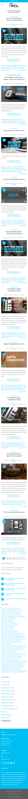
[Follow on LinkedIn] (11, 763)
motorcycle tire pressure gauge (8, 171)
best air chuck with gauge (7, 621)
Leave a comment (23, 70)
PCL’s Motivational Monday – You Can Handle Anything (15, 589)
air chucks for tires (6, 613)
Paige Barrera (20, 83)
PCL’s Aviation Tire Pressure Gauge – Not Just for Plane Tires (14, 78)
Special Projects (5, 714)
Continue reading (14, 60)
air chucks (6, 67)
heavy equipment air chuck (19, 638)
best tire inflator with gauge (8, 626)
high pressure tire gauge (6, 122)
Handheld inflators (19, 119)
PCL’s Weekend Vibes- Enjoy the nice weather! (14, 455)
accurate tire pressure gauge (12, 168)
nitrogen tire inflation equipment (9, 651)
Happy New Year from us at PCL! (14, 130)
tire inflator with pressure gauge (9, 671)
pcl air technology (17, 656)
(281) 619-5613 (5, 759)
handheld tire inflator (19, 636)
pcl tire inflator (5, 659)
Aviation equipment (11, 74)
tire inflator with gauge (15, 669)
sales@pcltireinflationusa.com (9, 734)
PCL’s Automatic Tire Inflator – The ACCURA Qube (14, 579)
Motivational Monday (15, 641)
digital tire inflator (5, 70)
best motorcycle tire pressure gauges (10, 623)
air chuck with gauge (15, 613)
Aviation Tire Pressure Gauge (18, 121)
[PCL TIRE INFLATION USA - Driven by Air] (14, 5)
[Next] (24, 558)
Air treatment (4, 685)
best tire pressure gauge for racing (16, 68)
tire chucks (13, 664)
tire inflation (18, 171)
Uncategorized (14, 16)
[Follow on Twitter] (8, 763)
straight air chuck (5, 664)
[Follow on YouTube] (14, 763)
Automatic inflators (6, 688)
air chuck (18, 608)
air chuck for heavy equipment (8, 611)
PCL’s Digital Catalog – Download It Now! (14, 290)
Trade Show (4, 717)
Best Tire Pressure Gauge (7, 628)
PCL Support (14, 794)
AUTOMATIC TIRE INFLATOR (8, 618)
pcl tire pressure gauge (15, 659)
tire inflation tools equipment (17, 666)
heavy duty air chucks (6, 638)
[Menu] (2, 5)
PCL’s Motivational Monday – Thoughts (15, 598)
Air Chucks (4, 682)
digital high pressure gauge (8, 633)
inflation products (22, 170)
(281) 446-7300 (5, 753)
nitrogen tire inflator (6, 654)
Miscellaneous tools (6, 696)
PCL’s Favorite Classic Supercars (14, 512)
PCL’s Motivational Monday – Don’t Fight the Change (14, 584)
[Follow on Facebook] (2, 763)
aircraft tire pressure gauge (8, 616)
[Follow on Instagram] (5, 763)
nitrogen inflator (18, 649)
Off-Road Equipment (6, 705)
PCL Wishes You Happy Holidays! (14, 179)
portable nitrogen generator (8, 661)
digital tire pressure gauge (7, 636)
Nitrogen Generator (21, 646)
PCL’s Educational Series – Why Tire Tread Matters (14, 19)
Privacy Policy (19, 793)
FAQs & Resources (9, 793)
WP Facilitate (18, 791)
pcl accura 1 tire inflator (7, 656)
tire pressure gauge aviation (18, 122)
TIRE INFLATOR (5, 669)
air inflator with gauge (14, 67)
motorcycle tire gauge (6, 644)
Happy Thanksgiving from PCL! (14, 344)
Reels (2, 711)
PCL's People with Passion (8, 708)
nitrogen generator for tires (8, 649)
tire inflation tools (5, 666)
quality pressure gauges (20, 661)
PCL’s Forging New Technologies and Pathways (14, 594)
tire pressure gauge (21, 671)
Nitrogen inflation (6, 702)
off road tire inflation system (19, 223)
